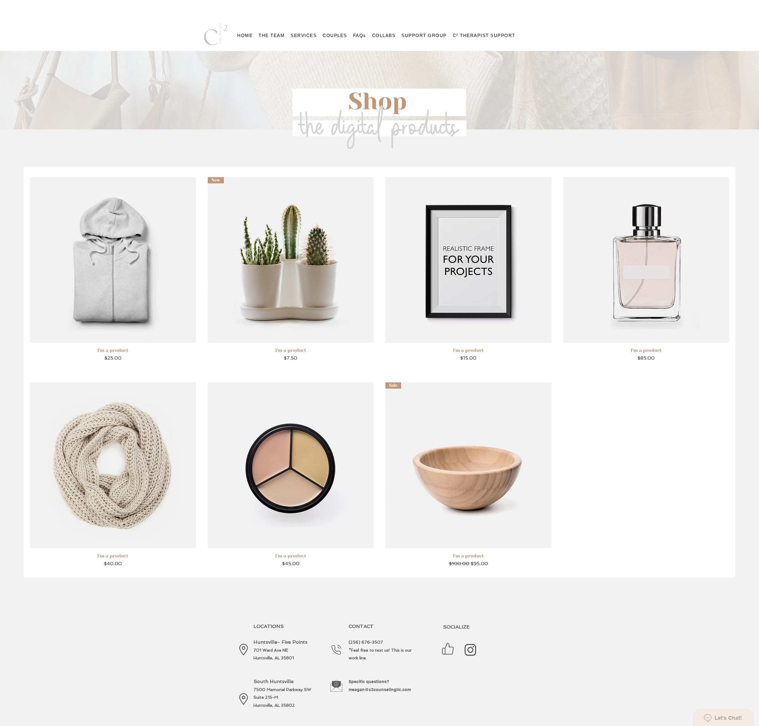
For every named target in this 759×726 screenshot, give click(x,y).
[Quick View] (113, 260)
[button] (272, 35)
